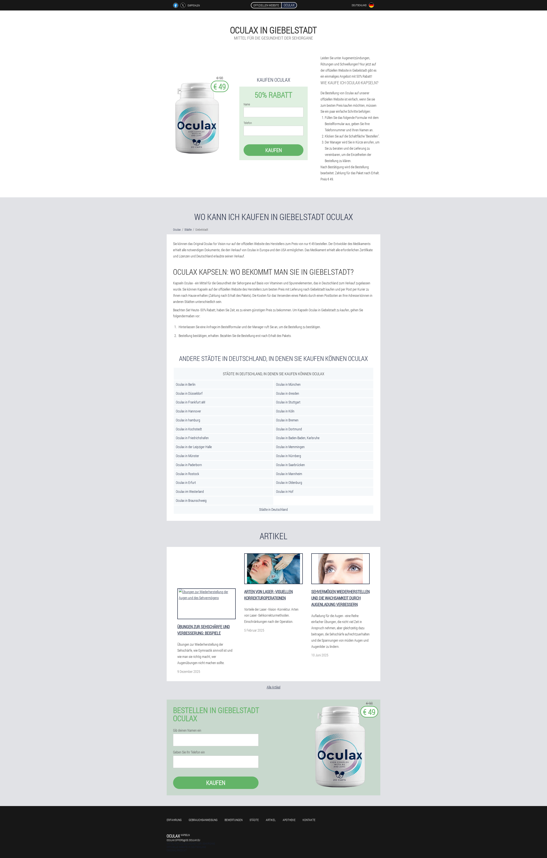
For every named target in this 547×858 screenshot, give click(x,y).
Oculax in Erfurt (186, 482)
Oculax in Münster (187, 455)
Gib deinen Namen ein (187, 730)
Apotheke (289, 820)
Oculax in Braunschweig (191, 500)
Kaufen (273, 150)
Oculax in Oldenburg (289, 482)
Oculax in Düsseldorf (189, 393)
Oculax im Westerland (190, 491)
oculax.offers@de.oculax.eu (183, 840)
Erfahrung (174, 820)
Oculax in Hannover (188, 411)
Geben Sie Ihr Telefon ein (189, 752)
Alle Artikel (273, 687)
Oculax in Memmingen (290, 447)
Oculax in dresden (287, 393)
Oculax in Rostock (187, 473)
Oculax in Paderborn (189, 464)
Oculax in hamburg (188, 420)
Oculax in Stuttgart (288, 402)
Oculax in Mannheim (289, 473)
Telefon (248, 122)
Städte (254, 820)
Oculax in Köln (285, 411)
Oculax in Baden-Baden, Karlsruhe (297, 438)
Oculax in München (288, 384)
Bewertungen (234, 820)
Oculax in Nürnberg (288, 455)
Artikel (271, 820)
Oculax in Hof (284, 491)
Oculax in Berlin (186, 384)
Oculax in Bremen (287, 420)
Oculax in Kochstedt (189, 429)
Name (247, 104)
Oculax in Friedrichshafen (192, 438)
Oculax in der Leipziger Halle (194, 447)
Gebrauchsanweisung (203, 820)
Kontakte (309, 820)
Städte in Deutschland (273, 509)
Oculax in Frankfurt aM (190, 402)
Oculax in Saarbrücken (290, 464)
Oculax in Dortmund (289, 429)
